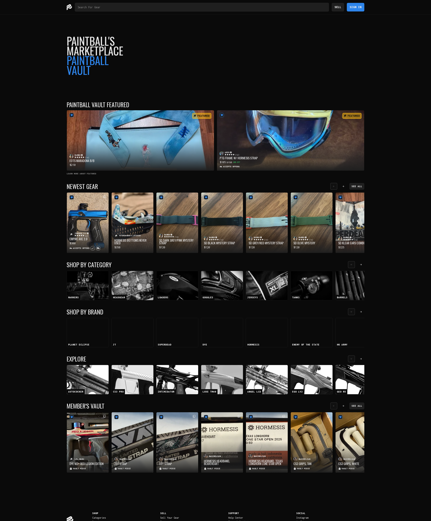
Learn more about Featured (81, 174)
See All (357, 186)
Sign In (355, 7)
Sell (338, 7)
